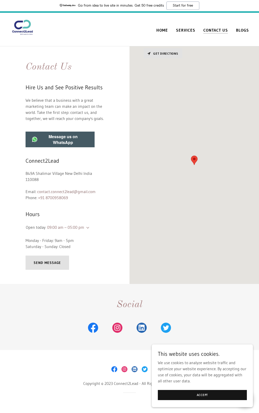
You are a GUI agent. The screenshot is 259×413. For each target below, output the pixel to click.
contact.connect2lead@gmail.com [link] (66, 191)
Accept (202, 395)
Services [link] (185, 30)
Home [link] (162, 30)
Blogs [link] (242, 30)
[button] (87, 228)
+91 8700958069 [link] (53, 197)
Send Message (47, 262)
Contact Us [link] (215, 30)
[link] (22, 28)
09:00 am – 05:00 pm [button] (65, 227)
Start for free (183, 5)
